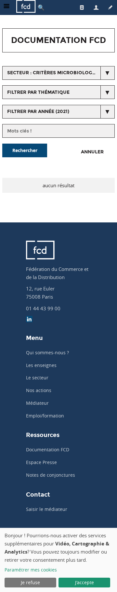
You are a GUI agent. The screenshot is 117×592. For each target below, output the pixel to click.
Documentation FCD (47, 449)
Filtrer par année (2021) (38, 111)
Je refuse (30, 582)
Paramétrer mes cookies (31, 570)
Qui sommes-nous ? (47, 352)
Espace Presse (41, 462)
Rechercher (24, 150)
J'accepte (84, 582)
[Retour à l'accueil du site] (26, 7)
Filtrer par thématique (38, 92)
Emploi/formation (45, 416)
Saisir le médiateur (46, 509)
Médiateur (37, 403)
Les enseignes (41, 365)
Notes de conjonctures (50, 475)
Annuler (92, 152)
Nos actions (38, 390)
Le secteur (37, 377)
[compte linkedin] (29, 320)
